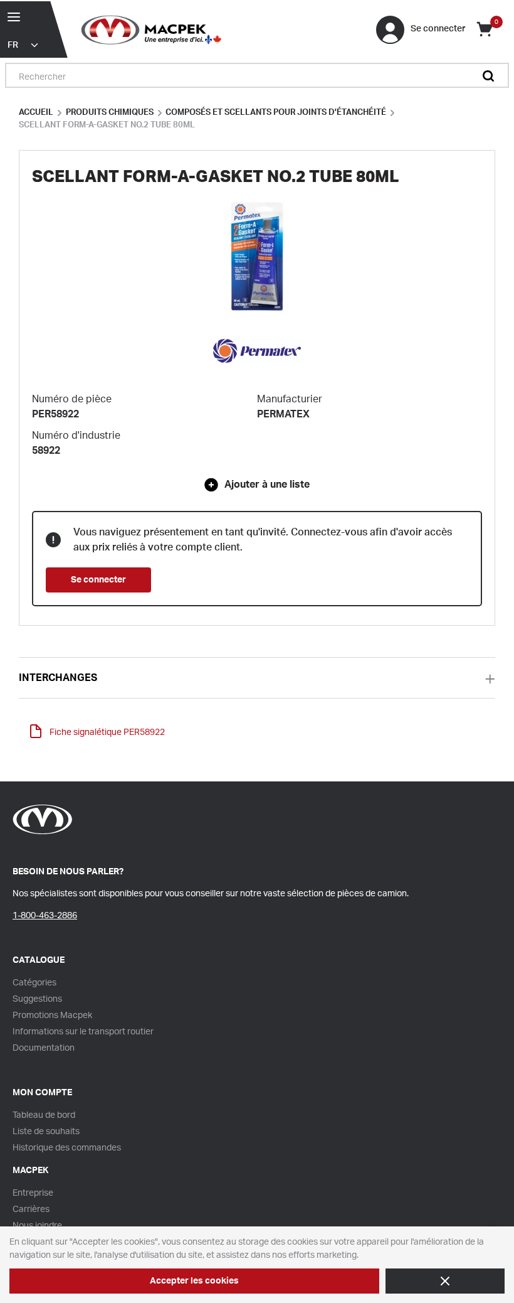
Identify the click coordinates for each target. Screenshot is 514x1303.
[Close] (445, 1281)
